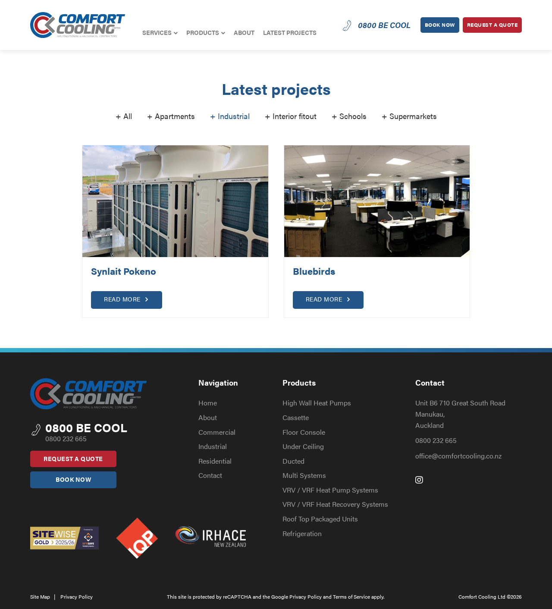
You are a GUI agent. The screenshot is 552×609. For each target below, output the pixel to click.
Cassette (295, 417)
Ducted (293, 461)
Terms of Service (351, 596)
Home (207, 403)
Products (202, 32)
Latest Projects (290, 32)
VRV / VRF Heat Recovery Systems (335, 504)
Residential (215, 461)
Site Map (40, 596)
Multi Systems (304, 475)
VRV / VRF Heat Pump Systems (330, 490)
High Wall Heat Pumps (316, 403)
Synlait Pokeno (123, 270)
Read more (123, 299)
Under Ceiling (303, 446)
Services (157, 32)
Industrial (212, 446)
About (244, 32)
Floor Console (303, 432)
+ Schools (349, 115)
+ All (124, 115)
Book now (440, 24)
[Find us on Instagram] (419, 479)
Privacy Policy (76, 596)
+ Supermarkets (409, 115)
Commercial (216, 432)
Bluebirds (314, 270)
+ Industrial (230, 115)
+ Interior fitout (291, 115)
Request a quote (492, 24)
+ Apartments (171, 115)
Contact (210, 475)
